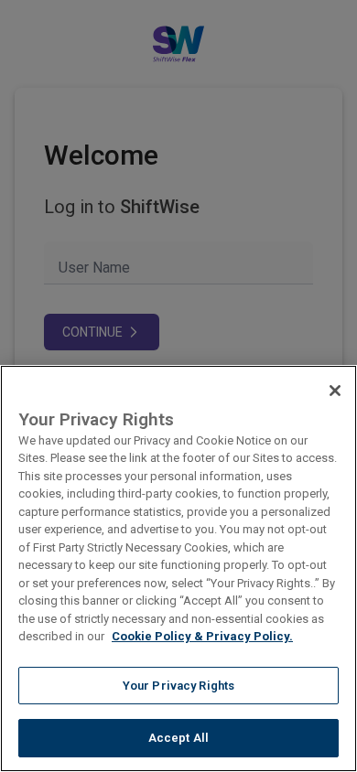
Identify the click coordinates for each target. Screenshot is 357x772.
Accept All (178, 738)
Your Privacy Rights (178, 685)
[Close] (335, 390)
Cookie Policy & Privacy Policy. (202, 636)
